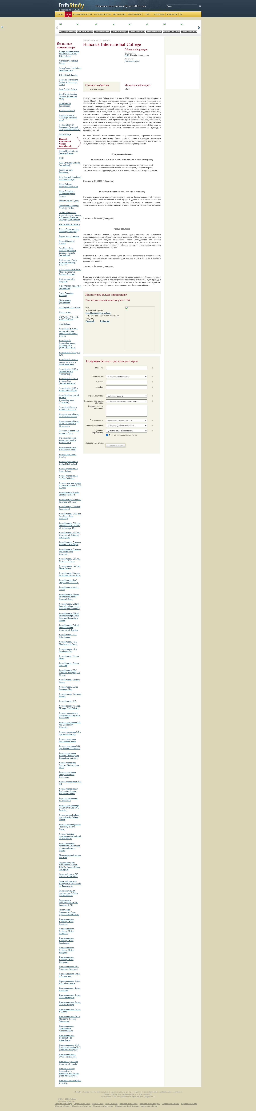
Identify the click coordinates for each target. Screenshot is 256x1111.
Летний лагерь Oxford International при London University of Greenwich (69, 606)
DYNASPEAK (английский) (65, 104)
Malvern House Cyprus (69, 201)
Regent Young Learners (69, 236)
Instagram (104, 321)
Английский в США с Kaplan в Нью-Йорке (68, 389)
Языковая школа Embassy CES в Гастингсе (66, 931)
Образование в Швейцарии (150, 1104)
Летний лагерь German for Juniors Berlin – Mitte (69, 574)
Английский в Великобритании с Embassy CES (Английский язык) (67, 344)
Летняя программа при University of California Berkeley (69, 807)
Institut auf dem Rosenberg (66, 171)
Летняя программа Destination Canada (67, 740)
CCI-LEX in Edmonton (68, 75)
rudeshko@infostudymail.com (98, 313)
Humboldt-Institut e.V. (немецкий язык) (68, 152)
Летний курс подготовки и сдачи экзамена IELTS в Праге (70, 485)
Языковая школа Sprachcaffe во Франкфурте (66, 1037)
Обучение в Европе (62, 1106)
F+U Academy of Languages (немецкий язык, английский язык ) (69, 127)
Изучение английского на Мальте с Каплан (69, 415)
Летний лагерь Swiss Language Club (68, 688)
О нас (147, 14)
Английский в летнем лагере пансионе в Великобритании (68, 362)
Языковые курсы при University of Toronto (68, 1062)
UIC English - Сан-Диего (69, 307)
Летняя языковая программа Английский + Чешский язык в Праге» (69, 847)
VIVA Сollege (64, 324)
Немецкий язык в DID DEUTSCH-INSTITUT (68, 875)
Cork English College (68, 89)
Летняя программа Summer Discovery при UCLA (69, 765)
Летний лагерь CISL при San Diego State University (70, 516)
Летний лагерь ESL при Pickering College (69, 560)
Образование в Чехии (82, 1104)
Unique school (65, 312)
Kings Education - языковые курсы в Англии (67, 193)
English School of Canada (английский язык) (68, 117)
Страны (59, 14)
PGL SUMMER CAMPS (69, 224)
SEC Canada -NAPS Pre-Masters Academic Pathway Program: (70, 271)
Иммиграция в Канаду (149, 1106)
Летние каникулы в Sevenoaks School (67, 448)
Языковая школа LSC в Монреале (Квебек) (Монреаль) (69, 1018)
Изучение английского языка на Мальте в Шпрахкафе (69, 423)
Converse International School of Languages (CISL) (68, 82)
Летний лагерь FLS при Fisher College (69, 567)
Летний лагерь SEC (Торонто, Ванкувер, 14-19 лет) (69, 672)
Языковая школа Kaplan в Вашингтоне (69, 975)
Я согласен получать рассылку (123, 435)
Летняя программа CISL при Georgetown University (70, 724)
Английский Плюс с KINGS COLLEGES (68, 408)
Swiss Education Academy (66, 294)
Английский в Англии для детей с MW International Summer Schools (68, 332)
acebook (90, 321)
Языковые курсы (132, 61)
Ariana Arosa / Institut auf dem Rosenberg (70, 69)
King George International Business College (70, 178)
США (127, 55)
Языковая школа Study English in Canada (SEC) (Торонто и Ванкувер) (69, 1047)
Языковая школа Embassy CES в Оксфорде (66, 959)
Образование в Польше (128, 1104)
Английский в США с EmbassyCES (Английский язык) (68, 380)
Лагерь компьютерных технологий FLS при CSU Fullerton (69, 53)
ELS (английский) (67, 111)
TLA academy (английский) (65, 301)
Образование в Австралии (103, 1106)
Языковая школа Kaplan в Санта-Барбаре (69, 1003)
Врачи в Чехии (97, 1104)
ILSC (61, 158)
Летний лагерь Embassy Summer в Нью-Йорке (70, 543)
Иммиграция (134, 14)
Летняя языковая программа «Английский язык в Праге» (70, 836)
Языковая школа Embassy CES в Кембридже (66, 940)
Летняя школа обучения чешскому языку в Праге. (70, 826)
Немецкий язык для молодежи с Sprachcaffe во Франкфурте (70, 883)
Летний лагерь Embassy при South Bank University (70, 551)
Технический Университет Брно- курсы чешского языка (69, 912)
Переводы (159, 14)
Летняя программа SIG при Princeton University (69, 747)
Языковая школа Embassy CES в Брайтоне (66, 921)
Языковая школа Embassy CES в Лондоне (66, 950)
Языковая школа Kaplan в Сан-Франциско (69, 996)
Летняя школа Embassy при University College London (69, 817)
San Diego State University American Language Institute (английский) (67, 251)
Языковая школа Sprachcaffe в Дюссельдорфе (66, 1028)
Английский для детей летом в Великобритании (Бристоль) (69, 398)
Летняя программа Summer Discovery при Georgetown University (69, 755)
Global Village (65, 134)
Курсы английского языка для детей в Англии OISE (67, 440)
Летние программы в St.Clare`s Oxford (68, 477)
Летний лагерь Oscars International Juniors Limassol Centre (69, 596)
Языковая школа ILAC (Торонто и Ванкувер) (69, 968)
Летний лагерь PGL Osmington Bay (68, 650)
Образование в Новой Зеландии (127, 1106)
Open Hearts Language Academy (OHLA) (69, 206)
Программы (119, 14)
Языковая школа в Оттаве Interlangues (68, 1055)
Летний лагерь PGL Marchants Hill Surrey (68, 643)
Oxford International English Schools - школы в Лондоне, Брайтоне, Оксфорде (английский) (70, 216)
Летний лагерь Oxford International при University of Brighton (69, 627)
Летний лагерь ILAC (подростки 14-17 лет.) (69, 581)
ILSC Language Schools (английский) (69, 164)
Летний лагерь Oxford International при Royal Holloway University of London (69, 617)
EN (181, 14)
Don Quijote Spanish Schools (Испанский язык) (68, 96)
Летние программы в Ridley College (68, 470)
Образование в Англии (170, 1104)
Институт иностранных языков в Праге (69, 432)
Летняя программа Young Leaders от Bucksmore (67, 774)
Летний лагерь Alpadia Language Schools (69, 493)
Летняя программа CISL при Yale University (70, 733)
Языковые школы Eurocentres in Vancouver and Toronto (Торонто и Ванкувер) (69, 1072)
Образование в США (189, 1104)
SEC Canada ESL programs (67, 280)
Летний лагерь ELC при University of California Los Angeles (69, 535)
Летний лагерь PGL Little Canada (68, 636)
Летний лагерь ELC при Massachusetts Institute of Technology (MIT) (69, 525)
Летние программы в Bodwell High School (68, 462)
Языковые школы (82, 14)
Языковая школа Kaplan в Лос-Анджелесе (69, 982)
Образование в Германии (81, 1106)
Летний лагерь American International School (70, 500)
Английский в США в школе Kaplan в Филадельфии (68, 371)
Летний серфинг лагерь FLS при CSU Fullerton (69, 707)
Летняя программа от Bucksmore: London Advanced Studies (68, 791)
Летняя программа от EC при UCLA (68, 799)
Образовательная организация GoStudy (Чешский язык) (68, 893)
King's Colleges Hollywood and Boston (68, 185)
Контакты (172, 14)
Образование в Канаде (63, 1104)
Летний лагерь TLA (67, 701)
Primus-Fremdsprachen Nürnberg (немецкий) (69, 230)
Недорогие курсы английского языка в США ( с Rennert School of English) (69, 866)
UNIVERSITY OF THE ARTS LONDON (69, 318)
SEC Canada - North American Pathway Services (68, 262)
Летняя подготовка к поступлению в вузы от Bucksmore (69, 715)
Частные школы (102, 14)
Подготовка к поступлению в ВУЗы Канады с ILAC (68, 902)
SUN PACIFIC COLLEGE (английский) (70, 287)
